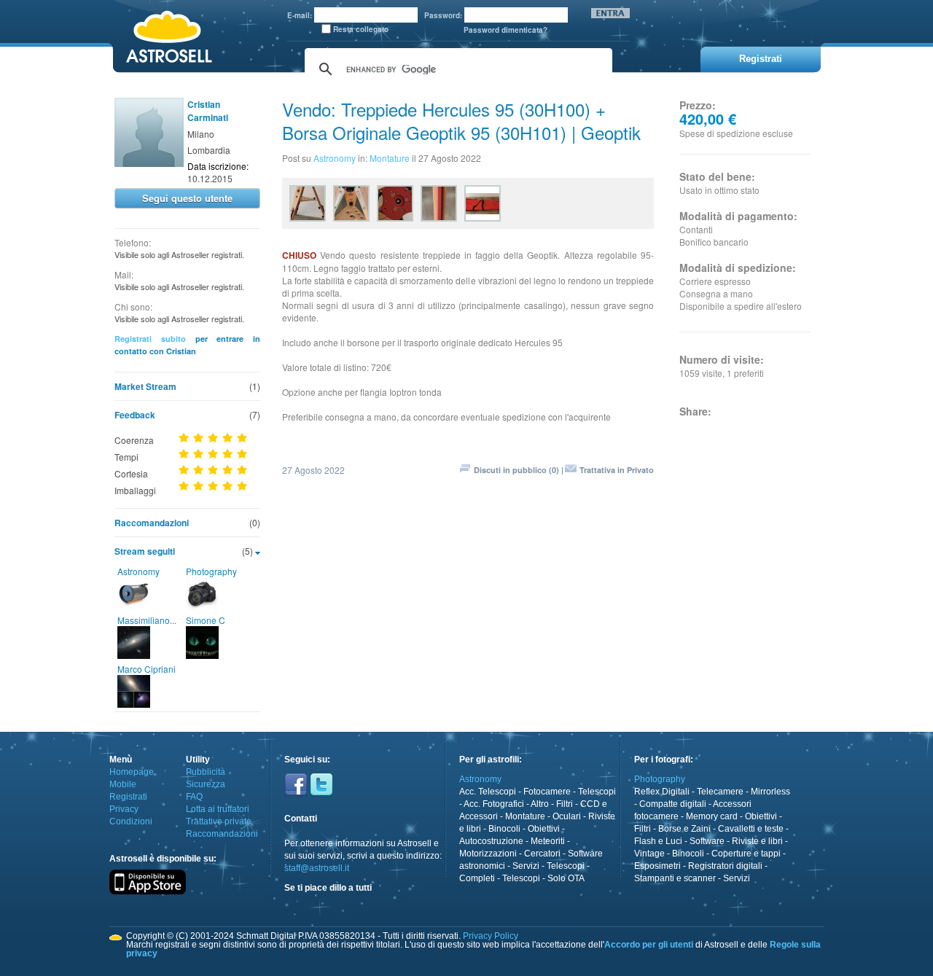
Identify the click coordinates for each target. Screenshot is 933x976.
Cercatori (542, 853)
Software (707, 841)
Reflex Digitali (662, 791)
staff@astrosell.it (316, 868)
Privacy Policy (490, 936)
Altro (540, 804)
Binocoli (504, 829)
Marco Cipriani (146, 669)
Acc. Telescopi (487, 791)
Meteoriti (548, 841)
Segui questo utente (187, 198)
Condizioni (130, 821)
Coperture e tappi (746, 853)
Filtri (564, 804)
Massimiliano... (146, 620)
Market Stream (145, 386)
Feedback (134, 414)
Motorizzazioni (488, 853)
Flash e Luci (658, 841)
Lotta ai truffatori (217, 809)
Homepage (131, 772)
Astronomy (138, 571)
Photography (211, 571)
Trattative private (218, 821)
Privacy (123, 809)
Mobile (122, 784)
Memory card (712, 816)
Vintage (649, 853)
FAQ (194, 797)
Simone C (205, 620)
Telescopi (597, 791)
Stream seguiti (144, 551)
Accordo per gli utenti (648, 945)
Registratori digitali (725, 866)
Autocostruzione (491, 841)
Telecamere (720, 791)
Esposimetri (657, 866)
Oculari (567, 816)
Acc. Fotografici (494, 804)
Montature (390, 158)
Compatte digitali (672, 804)
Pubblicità (205, 772)
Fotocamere (547, 791)
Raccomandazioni (151, 522)
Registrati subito (150, 338)
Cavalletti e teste (751, 829)
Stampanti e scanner (675, 878)
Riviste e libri (757, 841)
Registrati (128, 797)
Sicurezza (205, 784)
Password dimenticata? (505, 30)
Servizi (525, 866)
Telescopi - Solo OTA (543, 878)
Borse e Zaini (684, 829)
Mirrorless (770, 791)
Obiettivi (544, 829)
